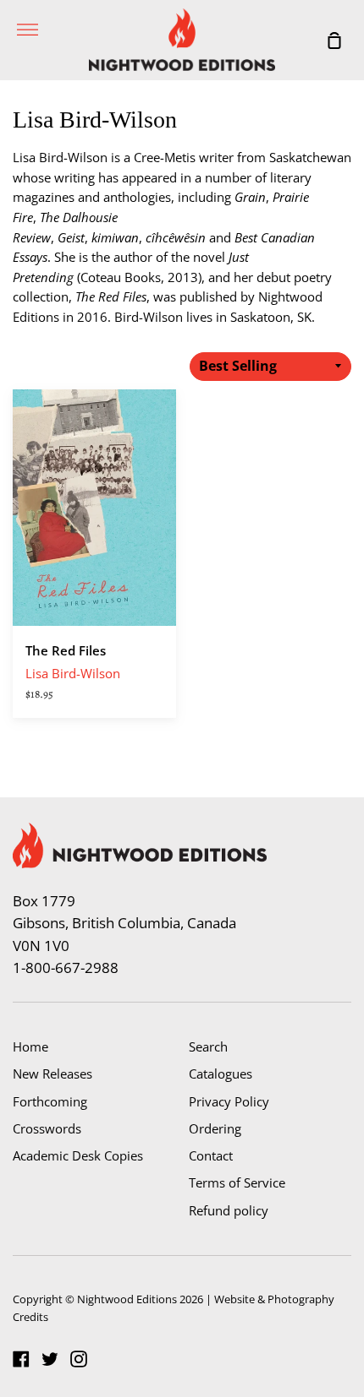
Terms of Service (237, 1182)
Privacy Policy (229, 1101)
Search (208, 1046)
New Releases (52, 1073)
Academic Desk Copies (78, 1155)
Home (30, 1046)
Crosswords (47, 1128)
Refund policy (228, 1210)
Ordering (215, 1128)
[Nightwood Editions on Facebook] (21, 1359)
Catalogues (220, 1073)
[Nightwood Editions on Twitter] (49, 1359)
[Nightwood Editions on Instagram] (78, 1359)
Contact (211, 1155)
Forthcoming (50, 1101)
